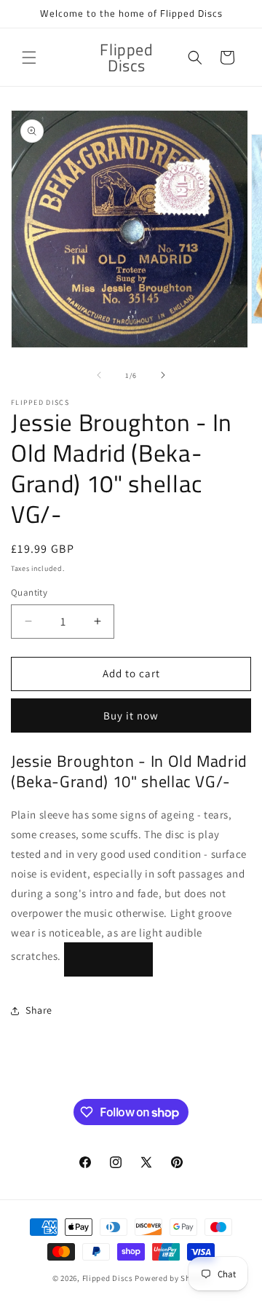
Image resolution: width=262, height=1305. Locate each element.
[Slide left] (99, 375)
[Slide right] (163, 375)
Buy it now (131, 715)
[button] (29, 58)
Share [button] (38, 1010)
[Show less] (108, 959)
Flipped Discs (107, 1278)
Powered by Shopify (172, 1278)
